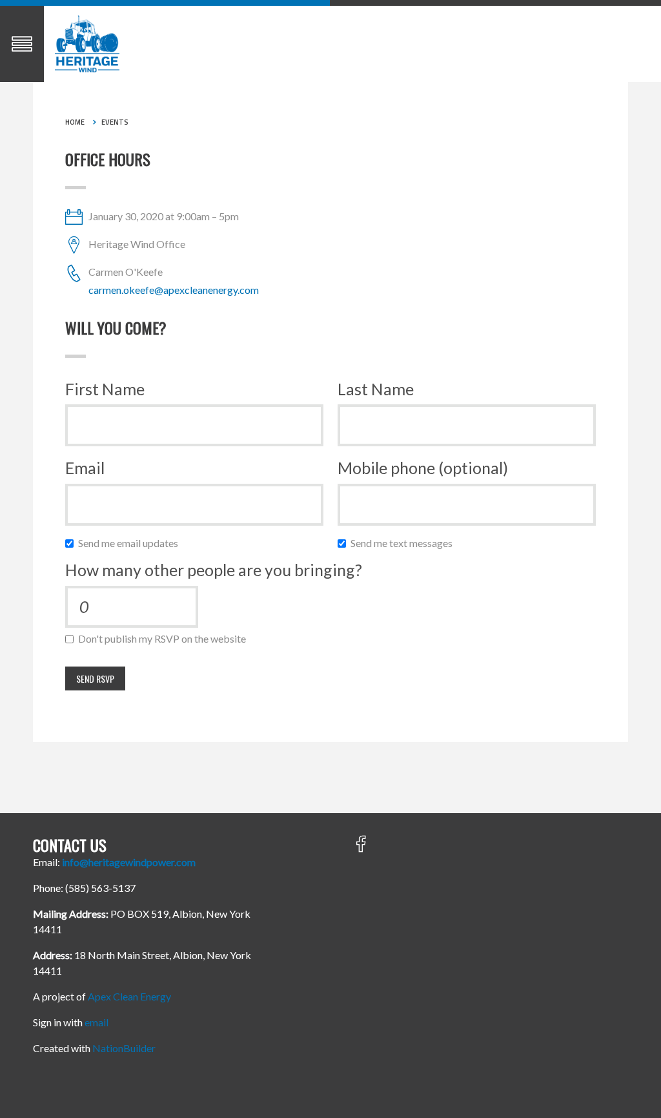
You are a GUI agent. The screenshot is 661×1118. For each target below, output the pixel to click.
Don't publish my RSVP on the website (165, 638)
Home (75, 122)
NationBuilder (124, 1048)
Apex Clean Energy (129, 996)
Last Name (376, 389)
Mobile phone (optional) (423, 467)
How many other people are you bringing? (213, 569)
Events (114, 122)
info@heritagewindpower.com (129, 862)
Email (85, 467)
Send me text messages (404, 543)
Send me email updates (131, 543)
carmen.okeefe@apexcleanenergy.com (173, 290)
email (96, 1022)
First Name (105, 389)
